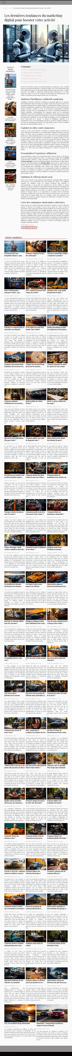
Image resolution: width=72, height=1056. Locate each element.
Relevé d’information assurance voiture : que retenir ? (10, 164)
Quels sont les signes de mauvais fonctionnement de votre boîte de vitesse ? (56, 586)
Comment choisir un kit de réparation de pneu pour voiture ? (35, 838)
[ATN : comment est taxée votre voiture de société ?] (10, 176)
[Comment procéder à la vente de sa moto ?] (57, 686)
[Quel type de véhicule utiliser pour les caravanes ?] (14, 614)
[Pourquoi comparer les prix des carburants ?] (10, 108)
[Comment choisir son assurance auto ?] (14, 829)
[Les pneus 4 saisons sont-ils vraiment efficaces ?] (57, 864)
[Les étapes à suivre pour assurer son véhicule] (36, 577)
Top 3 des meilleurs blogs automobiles (17, 1023)
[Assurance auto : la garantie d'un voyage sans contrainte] (57, 758)
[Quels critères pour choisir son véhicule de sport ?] (57, 431)
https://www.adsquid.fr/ (49, 124)
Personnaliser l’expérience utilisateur (32, 75)
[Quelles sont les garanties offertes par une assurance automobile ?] (14, 793)
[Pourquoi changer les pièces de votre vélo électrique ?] (36, 793)
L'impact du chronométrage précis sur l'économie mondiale (35, 366)
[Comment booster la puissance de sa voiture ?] (36, 540)
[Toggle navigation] (4, 2)
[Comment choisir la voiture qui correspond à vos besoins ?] (14, 899)
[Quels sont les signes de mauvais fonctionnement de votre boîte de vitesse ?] (57, 577)
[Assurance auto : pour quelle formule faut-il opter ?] (57, 283)
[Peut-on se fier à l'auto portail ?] (36, 651)
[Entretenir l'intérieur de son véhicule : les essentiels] (14, 973)
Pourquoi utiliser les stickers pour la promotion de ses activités (35, 982)
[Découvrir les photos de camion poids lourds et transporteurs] (36, 899)
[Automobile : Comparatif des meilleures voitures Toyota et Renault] (52, 1013)
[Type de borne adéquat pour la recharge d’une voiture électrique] (57, 614)
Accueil (5, 8)
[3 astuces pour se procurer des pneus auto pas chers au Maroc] (14, 758)
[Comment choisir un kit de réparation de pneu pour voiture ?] (36, 829)
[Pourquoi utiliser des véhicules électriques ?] (36, 864)
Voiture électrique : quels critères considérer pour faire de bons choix (14, 549)
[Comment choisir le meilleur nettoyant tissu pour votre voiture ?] (14, 936)
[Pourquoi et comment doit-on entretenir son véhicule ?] (14, 320)
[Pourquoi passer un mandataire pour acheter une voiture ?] (57, 468)
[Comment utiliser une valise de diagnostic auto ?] (36, 431)
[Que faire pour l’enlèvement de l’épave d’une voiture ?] (36, 758)
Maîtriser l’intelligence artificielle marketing (34, 69)
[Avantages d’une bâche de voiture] (36, 936)
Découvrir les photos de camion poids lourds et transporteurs (33, 908)
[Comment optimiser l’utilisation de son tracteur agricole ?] (14, 394)
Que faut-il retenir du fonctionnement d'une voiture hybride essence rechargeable (57, 732)
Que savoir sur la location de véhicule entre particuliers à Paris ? (35, 695)
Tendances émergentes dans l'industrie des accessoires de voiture (14, 366)
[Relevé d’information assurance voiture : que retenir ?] (10, 153)
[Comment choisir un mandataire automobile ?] (57, 505)
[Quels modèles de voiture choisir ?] (36, 394)
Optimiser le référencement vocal (31, 78)
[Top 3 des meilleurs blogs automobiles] (20, 1013)
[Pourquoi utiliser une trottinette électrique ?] (57, 793)
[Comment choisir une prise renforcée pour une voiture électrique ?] (36, 468)
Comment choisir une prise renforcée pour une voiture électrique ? (35, 477)
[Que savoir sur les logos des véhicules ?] (57, 651)
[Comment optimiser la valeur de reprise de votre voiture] (57, 357)
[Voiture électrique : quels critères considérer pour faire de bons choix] (14, 540)
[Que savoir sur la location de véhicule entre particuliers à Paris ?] (36, 686)
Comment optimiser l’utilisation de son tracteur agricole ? (13, 403)
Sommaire (27, 67)
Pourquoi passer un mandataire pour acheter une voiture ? (57, 477)
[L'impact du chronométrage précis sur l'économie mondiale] (36, 357)
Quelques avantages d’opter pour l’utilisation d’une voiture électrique (36, 623)
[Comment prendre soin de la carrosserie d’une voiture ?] (36, 505)
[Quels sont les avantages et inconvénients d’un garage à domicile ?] (57, 899)
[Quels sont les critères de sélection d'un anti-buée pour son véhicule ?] (57, 973)
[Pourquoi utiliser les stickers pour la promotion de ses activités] (36, 973)
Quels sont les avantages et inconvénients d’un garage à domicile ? (56, 908)
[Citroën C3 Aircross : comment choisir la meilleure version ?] (14, 864)
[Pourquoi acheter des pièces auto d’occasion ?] (14, 505)
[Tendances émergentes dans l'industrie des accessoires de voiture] (14, 357)
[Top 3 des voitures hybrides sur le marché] (14, 686)
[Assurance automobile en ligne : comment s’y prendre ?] (10, 130)
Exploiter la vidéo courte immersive (32, 72)
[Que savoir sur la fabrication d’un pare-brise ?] (14, 431)
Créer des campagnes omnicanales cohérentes (35, 81)
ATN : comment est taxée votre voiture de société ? (10, 187)
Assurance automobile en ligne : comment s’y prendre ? (10, 141)
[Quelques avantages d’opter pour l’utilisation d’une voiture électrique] (36, 614)
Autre (10, 8)
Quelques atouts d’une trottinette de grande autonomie (54, 549)
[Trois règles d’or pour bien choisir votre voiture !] (36, 320)
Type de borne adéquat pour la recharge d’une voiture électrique (57, 623)
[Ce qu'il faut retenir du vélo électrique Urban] (57, 936)
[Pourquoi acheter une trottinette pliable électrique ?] (57, 829)
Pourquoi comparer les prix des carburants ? (10, 118)
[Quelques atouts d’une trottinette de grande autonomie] (57, 540)
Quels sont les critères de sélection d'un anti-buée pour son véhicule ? (57, 982)
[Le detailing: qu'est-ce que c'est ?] (14, 651)
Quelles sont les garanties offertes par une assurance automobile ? (13, 803)
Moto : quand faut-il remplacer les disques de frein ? (36, 732)
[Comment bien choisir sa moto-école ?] (14, 723)
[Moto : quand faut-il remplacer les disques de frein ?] (36, 723)
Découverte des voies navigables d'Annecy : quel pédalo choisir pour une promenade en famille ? (10, 94)
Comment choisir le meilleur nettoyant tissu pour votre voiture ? (14, 945)
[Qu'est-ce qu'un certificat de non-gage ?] (57, 394)
